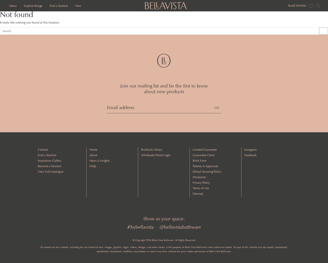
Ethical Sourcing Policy (207, 171)
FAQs (92, 166)
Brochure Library (151, 149)
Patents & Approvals (205, 166)
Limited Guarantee (205, 149)
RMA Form (200, 160)
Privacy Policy (201, 182)
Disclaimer (199, 177)
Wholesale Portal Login (156, 155)
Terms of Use (201, 188)
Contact (43, 149)
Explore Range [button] (33, 6)
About (93, 155)
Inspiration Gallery (49, 160)
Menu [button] (13, 6)
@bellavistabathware (180, 227)
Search (323, 31)
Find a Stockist (59, 6)
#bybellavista (140, 227)
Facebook (250, 155)
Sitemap (198, 193)
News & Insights (99, 160)
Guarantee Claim (204, 155)
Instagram (250, 149)
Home (93, 149)
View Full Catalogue (50, 171)
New (78, 6)
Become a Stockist (49, 166)
